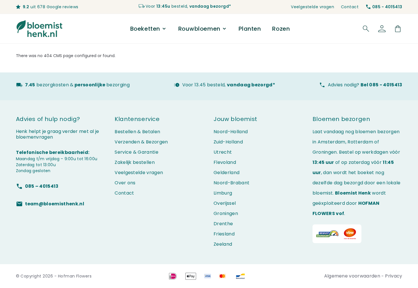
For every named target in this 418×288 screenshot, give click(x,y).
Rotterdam (360, 142)
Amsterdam (331, 142)
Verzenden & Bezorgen (141, 142)
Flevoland (225, 162)
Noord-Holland (231, 131)
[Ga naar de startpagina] (39, 29)
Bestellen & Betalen (137, 131)
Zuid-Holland (228, 142)
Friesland (224, 234)
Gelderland (226, 172)
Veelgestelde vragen (312, 7)
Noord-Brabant (231, 183)
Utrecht (223, 152)
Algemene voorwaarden (353, 276)
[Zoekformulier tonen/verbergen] (366, 28)
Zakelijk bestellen (135, 162)
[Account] (381, 28)
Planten (250, 29)
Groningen (226, 213)
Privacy (393, 276)
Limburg (223, 193)
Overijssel (225, 203)
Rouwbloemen (199, 29)
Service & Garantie (136, 152)
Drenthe (223, 223)
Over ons (125, 183)
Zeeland (223, 244)
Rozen (281, 29)
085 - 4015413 (387, 7)
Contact (350, 7)
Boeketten (145, 29)
